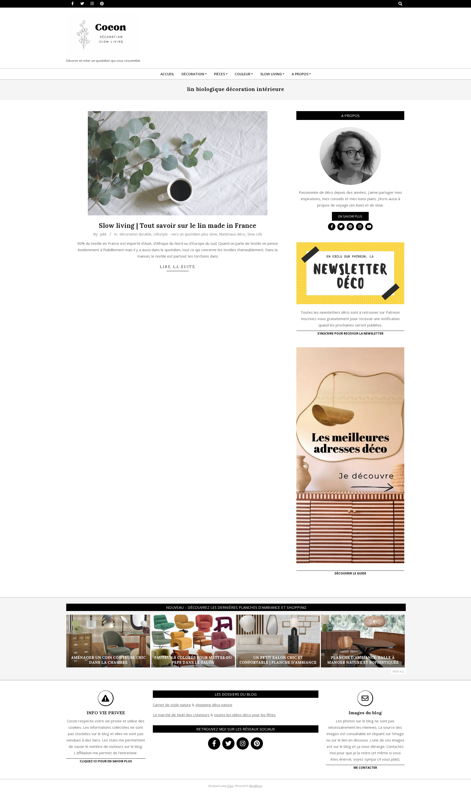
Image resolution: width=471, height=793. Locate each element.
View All (398, 671)
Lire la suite (178, 266)
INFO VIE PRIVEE (106, 712)
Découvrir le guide (350, 573)
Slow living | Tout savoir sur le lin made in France (177, 225)
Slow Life (254, 234)
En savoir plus (350, 216)
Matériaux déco (232, 234)
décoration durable (135, 234)
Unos (230, 786)
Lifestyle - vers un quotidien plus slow (185, 234)
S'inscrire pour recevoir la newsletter (350, 333)
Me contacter (365, 768)
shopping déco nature (214, 704)
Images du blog (365, 712)
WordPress (255, 786)
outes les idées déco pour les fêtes (246, 714)
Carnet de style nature (172, 704)
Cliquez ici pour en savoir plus (106, 761)
